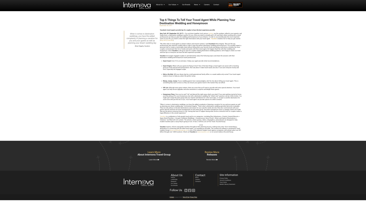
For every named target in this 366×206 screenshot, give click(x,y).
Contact (216, 5)
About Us (159, 5)
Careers (207, 5)
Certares (172, 197)
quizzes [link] (210, 33)
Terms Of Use (186, 197)
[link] (214, 38)
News (196, 5)
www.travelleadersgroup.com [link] (179, 130)
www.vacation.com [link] (204, 132)
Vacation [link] (163, 116)
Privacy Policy (193, 197)
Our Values (172, 5)
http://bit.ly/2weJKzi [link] (166, 40)
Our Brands (186, 5)
